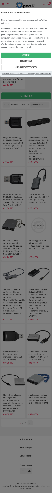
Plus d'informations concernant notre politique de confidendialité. (26, 74)
